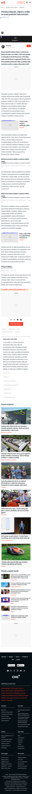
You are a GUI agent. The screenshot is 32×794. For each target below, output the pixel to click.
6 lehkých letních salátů (23, 726)
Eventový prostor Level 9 (12, 698)
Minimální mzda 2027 (22, 766)
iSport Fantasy (9, 690)
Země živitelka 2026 (22, 768)
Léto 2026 (20, 706)
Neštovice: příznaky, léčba (7, 712)
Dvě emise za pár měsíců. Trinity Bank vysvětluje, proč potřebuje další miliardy (15, 537)
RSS (13, 659)
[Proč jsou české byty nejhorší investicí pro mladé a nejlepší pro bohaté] (5, 584)
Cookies (25, 784)
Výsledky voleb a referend (11, 7)
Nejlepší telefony (5, 759)
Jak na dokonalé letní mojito (24, 724)
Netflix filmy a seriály (5, 768)
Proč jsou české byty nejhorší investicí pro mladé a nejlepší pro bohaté (21, 583)
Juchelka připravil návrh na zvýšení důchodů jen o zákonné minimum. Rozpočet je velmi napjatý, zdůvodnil (14, 483)
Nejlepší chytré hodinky (6, 764)
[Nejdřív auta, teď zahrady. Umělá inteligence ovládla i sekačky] (6, 617)
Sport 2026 (21, 731)
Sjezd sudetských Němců (6, 739)
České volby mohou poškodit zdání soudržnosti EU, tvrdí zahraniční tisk (25, 123)
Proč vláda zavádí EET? (6, 741)
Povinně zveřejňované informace (19, 790)
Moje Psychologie (5, 688)
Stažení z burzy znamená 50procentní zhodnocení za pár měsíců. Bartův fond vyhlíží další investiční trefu (21, 576)
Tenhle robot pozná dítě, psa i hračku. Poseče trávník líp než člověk (15, 563)
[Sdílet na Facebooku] (11, 319)
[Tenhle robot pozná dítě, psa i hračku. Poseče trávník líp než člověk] (16, 552)
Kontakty (3, 656)
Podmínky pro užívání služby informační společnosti (15, 783)
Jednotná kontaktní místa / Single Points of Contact (15, 788)
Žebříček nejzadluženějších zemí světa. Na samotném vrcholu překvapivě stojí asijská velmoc (21, 591)
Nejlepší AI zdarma (5, 761)
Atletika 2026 (20, 746)
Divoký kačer (4, 747)
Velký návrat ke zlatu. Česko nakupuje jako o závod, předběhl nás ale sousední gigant (15, 510)
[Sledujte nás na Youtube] (21, 671)
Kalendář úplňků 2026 (6, 718)
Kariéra (18, 659)
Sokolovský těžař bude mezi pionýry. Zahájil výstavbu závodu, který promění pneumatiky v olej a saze (15, 428)
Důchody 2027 (21, 764)
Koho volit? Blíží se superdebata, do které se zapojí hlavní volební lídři (25, 236)
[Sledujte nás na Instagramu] (17, 671)
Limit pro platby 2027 (22, 761)
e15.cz (2, 7)
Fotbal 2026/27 (21, 738)
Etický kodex (8, 790)
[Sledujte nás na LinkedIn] (8, 671)
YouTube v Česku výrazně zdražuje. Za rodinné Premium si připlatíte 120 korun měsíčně (20, 600)
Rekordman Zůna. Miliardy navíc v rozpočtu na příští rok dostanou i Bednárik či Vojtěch (19, 608)
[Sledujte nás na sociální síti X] (11, 671)
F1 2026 (19, 744)
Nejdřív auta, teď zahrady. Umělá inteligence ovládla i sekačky (19, 616)
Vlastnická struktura (20, 786)
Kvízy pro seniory (5, 716)
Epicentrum (3, 710)
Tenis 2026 (20, 742)
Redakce (11, 656)
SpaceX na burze (4, 757)
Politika (3, 731)
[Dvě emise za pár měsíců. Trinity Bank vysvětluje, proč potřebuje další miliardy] (16, 525)
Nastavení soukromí (10, 786)
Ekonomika (21, 753)
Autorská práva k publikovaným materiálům (15, 781)
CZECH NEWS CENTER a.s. (21, 774)
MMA (19, 735)
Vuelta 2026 (9, 700)
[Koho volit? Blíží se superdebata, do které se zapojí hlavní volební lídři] (9, 238)
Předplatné (25, 656)
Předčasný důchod (22, 757)
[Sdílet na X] (14, 319)
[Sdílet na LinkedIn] (21, 319)
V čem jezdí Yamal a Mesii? (7, 714)
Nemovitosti (9, 693)
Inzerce (17, 656)
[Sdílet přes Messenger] (17, 319)
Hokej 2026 (20, 740)
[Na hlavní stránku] (3, 2)
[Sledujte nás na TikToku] (24, 671)
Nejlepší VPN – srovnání (6, 766)
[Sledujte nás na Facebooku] (14, 671)
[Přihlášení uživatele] (26, 2)
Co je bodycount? (5, 720)
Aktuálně (3, 706)
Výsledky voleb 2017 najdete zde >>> (15, 289)
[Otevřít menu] (29, 2)
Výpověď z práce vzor (6, 745)
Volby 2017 (22, 7)
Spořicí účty (20, 759)
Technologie (4, 753)
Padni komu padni (5, 743)
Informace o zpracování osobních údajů (13, 784)
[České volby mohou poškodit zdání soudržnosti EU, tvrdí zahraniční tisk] (10, 125)
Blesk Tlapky (14, 688)
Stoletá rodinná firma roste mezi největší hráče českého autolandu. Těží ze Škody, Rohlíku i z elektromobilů (15, 456)
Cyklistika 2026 (21, 748)
